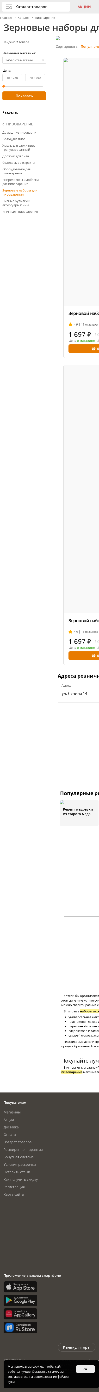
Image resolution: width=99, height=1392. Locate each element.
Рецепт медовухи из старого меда (78, 811)
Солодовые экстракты (18, 162)
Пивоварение (45, 17)
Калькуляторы (76, 1347)
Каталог (23, 17)
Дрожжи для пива (15, 156)
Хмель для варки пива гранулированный (18, 147)
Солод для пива (13, 139)
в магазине (86, 340)
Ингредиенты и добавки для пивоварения (20, 181)
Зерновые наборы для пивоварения (19, 192)
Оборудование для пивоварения (16, 171)
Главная (6, 17)
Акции (84, 6)
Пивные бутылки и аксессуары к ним (16, 203)
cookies (37, 1366)
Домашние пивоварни (19, 132)
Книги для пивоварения (20, 211)
